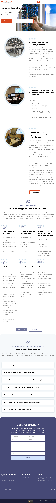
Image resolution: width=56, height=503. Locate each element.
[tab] (28, 365)
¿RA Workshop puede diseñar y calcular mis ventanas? (20, 372)
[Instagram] (6, 489)
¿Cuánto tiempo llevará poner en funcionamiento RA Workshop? (23, 380)
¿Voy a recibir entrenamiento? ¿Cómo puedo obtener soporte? (22, 387)
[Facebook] (2, 489)
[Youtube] (10, 489)
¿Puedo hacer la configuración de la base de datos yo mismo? (22, 402)
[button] (38, 2)
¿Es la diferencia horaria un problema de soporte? (18, 394)
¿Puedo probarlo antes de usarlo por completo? (18, 409)
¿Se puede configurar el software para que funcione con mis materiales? (25, 365)
